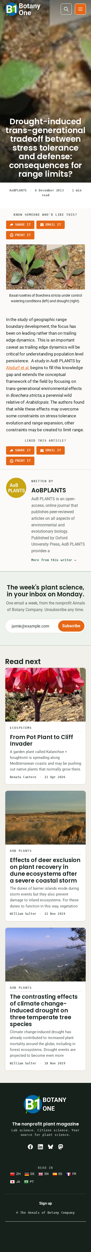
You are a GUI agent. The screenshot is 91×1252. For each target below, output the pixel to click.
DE (32, 1174)
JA (18, 1182)
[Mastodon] (60, 1146)
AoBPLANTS (18, 190)
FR (74, 1174)
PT (32, 1182)
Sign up (45, 1203)
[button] (80, 9)
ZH (18, 1174)
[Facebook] (30, 1146)
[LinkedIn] (40, 1146)
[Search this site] (66, 9)
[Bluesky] (50, 1146)
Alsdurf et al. (18, 367)
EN (46, 1174)
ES (60, 1174)
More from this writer (53, 560)
